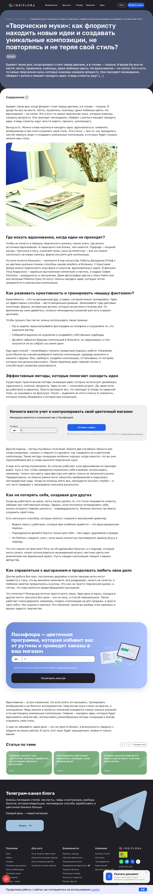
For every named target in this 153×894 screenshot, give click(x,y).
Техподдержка (102, 861)
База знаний (12, 877)
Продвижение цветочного (75, 865)
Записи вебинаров (15, 869)
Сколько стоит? (102, 853)
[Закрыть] (146, 872)
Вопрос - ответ (13, 881)
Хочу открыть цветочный (43, 853)
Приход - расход (70, 853)
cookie (95, 889)
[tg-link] (127, 861)
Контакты (99, 857)
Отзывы (79, 5)
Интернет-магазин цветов (44, 865)
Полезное (90, 5)
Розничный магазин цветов (44, 857)
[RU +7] (15, 430)
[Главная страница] (22, 5)
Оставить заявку (136, 5)
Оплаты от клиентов (72, 877)
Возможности (51, 5)
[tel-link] (132, 861)
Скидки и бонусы (71, 869)
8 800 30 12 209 (125, 867)
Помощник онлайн (71, 873)
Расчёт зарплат (70, 881)
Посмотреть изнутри (53, 678)
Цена (102, 5)
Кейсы (9, 857)
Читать (22, 825)
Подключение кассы (72, 861)
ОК (143, 889)
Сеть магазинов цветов (42, 861)
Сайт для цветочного (72, 857)
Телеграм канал (13, 873)
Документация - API (104, 869)
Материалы (21, 19)
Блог (8, 853)
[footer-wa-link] (121, 861)
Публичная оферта (127, 870)
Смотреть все (139, 744)
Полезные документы (16, 865)
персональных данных (132, 434)
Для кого (67, 5)
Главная (9, 19)
